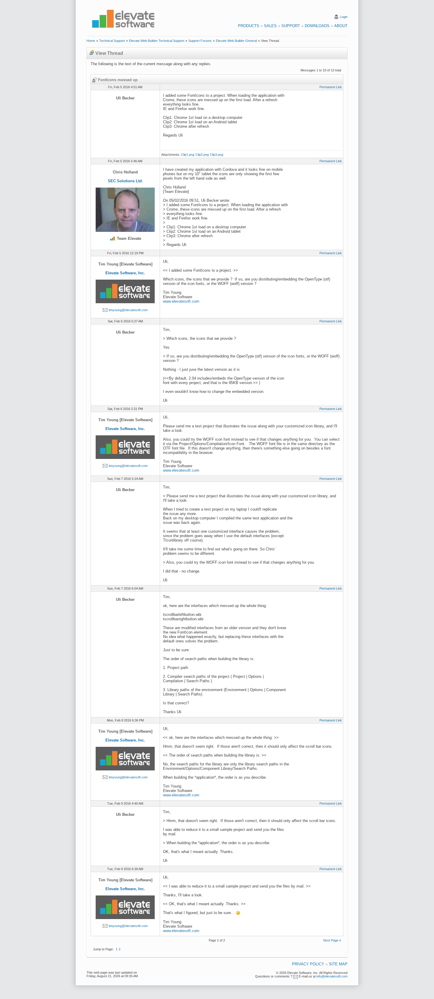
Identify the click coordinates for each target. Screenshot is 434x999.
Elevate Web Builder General (236, 40)
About (340, 26)
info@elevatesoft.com (331, 976)
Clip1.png (187, 154)
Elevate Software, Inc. (125, 273)
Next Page (330, 940)
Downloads (317, 26)
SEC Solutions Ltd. (125, 181)
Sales (270, 26)
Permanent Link (330, 87)
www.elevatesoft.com (181, 301)
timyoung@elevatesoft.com (128, 310)
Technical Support (112, 40)
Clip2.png (202, 154)
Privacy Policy (308, 964)
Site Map (338, 964)
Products (248, 26)
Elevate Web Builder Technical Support (156, 40)
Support (290, 26)
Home (91, 40)
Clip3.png (216, 154)
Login (343, 17)
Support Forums (200, 40)
